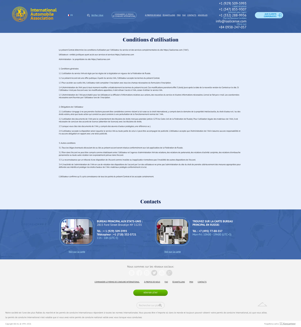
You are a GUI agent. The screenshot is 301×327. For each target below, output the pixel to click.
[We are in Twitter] (154, 274)
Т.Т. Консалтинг (288, 323)
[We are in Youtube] (162, 274)
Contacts (191, 15)
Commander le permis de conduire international (124, 15)
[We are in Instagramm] (147, 274)
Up (262, 304)
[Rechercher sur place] (160, 305)
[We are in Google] (169, 274)
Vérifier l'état (97, 15)
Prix (179, 15)
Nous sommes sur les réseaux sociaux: (150, 266)
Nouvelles (202, 15)
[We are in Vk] (132, 274)
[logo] (34, 15)
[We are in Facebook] (139, 274)
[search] (88, 15)
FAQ (184, 15)
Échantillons (169, 15)
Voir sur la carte (77, 251)
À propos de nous (153, 15)
